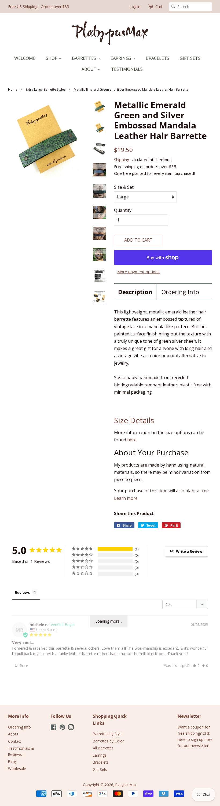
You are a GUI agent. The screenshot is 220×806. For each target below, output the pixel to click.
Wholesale (17, 768)
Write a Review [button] (189, 551)
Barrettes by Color (108, 741)
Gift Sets (190, 58)
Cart (159, 6)
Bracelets (157, 58)
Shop (52, 58)
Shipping (121, 159)
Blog (12, 761)
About (90, 69)
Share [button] (23, 665)
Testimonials (127, 69)
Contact (14, 741)
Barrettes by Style (108, 733)
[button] (196, 665)
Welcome (24, 58)
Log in (135, 6)
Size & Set (124, 187)
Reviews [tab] (22, 592)
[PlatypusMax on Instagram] (71, 728)
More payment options (138, 271)
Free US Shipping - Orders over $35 (38, 6)
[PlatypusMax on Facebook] (53, 728)
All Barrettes (103, 747)
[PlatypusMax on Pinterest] (62, 728)
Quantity (122, 210)
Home (12, 89)
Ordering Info (180, 292)
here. (132, 440)
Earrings (121, 58)
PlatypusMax (126, 784)
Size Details (134, 420)
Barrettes (84, 58)
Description (135, 292)
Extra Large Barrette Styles (45, 89)
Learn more (126, 498)
